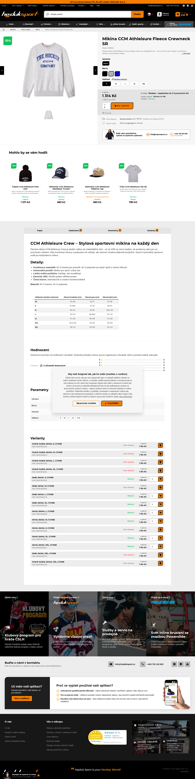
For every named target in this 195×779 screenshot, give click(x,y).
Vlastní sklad (10, 737)
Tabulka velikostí (120, 79)
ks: (105, 104)
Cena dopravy (52, 737)
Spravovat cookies (86, 403)
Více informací (125, 397)
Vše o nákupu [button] (17, 6)
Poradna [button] (81, 6)
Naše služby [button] (32, 6)
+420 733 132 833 (172, 6)
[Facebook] (188, 6)
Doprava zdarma (126, 119)
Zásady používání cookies (57, 750)
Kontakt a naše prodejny (15, 732)
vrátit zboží (130, 123)
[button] (11, 24)
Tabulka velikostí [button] (48, 6)
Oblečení (13, 29)
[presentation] (2, 70)
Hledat (137, 14)
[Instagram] (183, 5)
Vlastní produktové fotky (15, 741)
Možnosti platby (53, 741)
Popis (39, 231)
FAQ (98, 6)
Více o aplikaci (21, 698)
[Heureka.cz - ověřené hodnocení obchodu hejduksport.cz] (107, 737)
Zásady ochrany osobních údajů (59, 745)
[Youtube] (192, 6)
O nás (7, 728)
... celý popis (185, 53)
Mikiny (38, 29)
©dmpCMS (184, 771)
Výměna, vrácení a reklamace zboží (61, 732)
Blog (91, 6)
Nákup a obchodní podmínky (58, 728)
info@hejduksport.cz (155, 6)
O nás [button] (4, 6)
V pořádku (112, 403)
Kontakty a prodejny (67, 6)
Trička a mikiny (25, 29)
